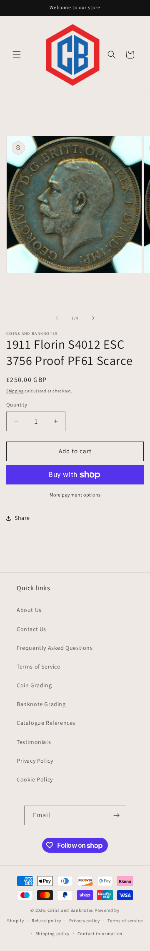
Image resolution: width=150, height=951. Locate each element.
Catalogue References (46, 722)
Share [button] (22, 518)
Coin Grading (34, 685)
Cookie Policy (35, 779)
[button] (17, 54)
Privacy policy (84, 921)
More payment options (75, 495)
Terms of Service (38, 666)
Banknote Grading (41, 704)
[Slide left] (57, 318)
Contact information (100, 933)
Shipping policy (52, 933)
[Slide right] (93, 318)
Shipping (15, 391)
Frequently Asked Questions (55, 647)
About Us (29, 610)
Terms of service (125, 921)
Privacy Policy (35, 760)
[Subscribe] (117, 815)
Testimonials (34, 742)
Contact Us (31, 629)
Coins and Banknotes (70, 910)
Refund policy (46, 921)
